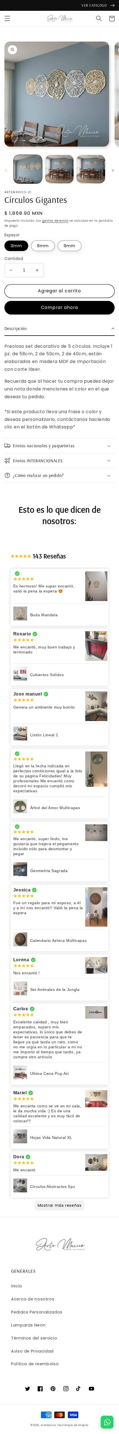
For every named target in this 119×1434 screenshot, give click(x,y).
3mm (16, 246)
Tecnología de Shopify (73, 1425)
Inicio (16, 1286)
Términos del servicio (34, 1338)
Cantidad (13, 258)
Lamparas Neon (28, 1325)
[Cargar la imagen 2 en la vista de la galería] (59, 169)
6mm (43, 246)
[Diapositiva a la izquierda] (6, 170)
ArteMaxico (48, 1425)
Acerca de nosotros (32, 1299)
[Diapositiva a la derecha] (113, 170)
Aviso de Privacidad (32, 1351)
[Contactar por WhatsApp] (107, 1422)
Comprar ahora (59, 307)
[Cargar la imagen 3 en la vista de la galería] (90, 169)
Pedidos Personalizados (37, 1312)
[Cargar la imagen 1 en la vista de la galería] (28, 169)
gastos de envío (55, 221)
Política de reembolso (35, 1364)
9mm (69, 246)
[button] (7, 18)
